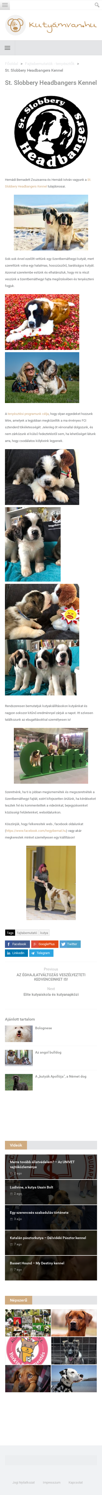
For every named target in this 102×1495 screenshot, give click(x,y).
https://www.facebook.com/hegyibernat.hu (36, 831)
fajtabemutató (27, 933)
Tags (10, 933)
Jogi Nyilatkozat (23, 1482)
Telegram (43, 953)
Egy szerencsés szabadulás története (39, 1213)
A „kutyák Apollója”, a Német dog (60, 1076)
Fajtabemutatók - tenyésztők (50, 63)
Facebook (19, 944)
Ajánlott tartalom (20, 1019)
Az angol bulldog (48, 1052)
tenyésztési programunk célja (28, 414)
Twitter (72, 944)
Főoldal (11, 63)
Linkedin (18, 953)
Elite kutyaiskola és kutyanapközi (51, 994)
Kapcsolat (76, 1482)
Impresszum (51, 1482)
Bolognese (43, 1028)
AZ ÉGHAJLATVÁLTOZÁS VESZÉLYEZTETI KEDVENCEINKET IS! (51, 977)
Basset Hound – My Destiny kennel (37, 1263)
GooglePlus (47, 944)
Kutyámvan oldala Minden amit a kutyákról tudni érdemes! (51, 25)
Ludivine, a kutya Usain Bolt (31, 1187)
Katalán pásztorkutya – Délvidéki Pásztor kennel (48, 1238)
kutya (44, 933)
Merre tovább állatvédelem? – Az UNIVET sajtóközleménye (42, 1164)
